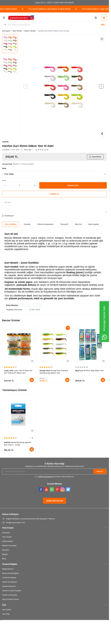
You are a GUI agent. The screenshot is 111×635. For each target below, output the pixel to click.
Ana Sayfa (6, 31)
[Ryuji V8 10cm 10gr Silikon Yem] (90, 344)
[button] (25, 86)
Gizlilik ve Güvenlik (9, 595)
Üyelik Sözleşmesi (9, 582)
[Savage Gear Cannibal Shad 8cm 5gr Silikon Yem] (54, 344)
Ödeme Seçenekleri (45, 224)
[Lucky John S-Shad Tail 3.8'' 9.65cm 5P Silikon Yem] (18, 344)
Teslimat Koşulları (9, 578)
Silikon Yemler (30, 31)
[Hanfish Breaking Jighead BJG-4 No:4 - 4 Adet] (18, 414)
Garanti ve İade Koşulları (11, 591)
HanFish (5, 142)
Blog (4, 559)
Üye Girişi (6, 614)
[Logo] (21, 17)
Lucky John (8, 371)
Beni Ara (78, 224)
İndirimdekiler (7, 541)
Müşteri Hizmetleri (9, 546)
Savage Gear (45, 371)
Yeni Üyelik (6, 610)
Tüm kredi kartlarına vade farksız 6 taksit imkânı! (36, 9)
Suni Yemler (17, 31)
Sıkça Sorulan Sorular (10, 599)
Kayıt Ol (100, 471)
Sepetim (5, 550)
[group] (63, 86)
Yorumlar (27, 224)
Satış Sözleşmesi (9, 586)
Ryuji (77, 371)
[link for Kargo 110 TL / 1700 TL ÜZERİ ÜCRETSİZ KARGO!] (54, 2)
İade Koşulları (93, 224)
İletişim (5, 554)
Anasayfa (6, 533)
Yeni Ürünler (7, 537)
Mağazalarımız (8, 569)
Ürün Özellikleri (10, 224)
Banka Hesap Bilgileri (10, 573)
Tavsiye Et (64, 224)
